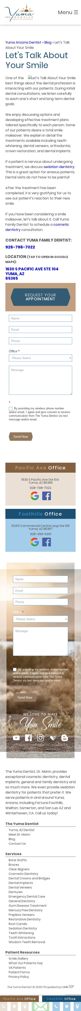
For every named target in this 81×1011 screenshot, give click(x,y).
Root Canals (18, 924)
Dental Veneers (20, 887)
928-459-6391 (40, 534)
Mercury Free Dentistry (26, 910)
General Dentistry (22, 901)
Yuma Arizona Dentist (23, 42)
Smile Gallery (18, 958)
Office (14, 351)
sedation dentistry (59, 166)
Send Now (20, 436)
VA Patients (17, 967)
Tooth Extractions (22, 937)
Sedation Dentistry (23, 928)
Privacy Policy (19, 977)
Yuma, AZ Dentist (22, 830)
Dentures (16, 892)
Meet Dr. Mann (19, 834)
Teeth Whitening (21, 933)
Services (13, 853)
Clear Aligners (19, 869)
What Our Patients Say (26, 963)
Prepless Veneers (22, 915)
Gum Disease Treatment (28, 905)
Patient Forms (19, 972)
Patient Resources (22, 952)
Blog (47, 42)
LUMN (65, 987)
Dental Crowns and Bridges (29, 878)
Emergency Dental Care (27, 896)
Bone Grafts (18, 860)
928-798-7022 (20, 247)
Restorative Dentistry (25, 919)
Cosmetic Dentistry (23, 874)
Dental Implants (21, 883)
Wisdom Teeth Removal (27, 942)
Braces (14, 864)
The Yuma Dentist (22, 823)
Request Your (40, 297)
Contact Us (17, 843)
